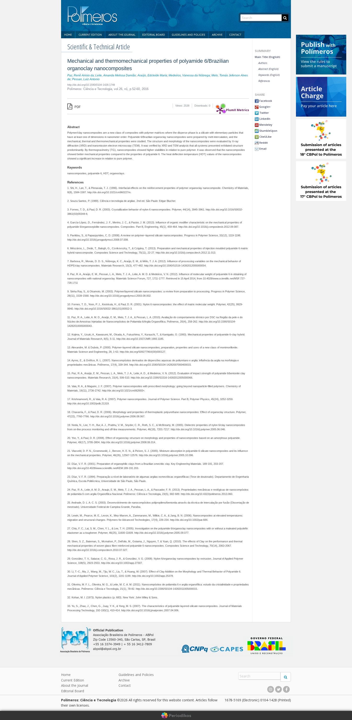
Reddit (263, 142)
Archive (217, 34)
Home (68, 34)
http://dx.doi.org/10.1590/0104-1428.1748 (91, 84)
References (264, 81)
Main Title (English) (267, 57)
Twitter (264, 112)
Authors (262, 63)
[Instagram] (270, 689)
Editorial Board (153, 34)
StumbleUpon (268, 130)
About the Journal (122, 34)
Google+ (265, 106)
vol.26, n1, (122, 89)
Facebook (265, 100)
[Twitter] (278, 689)
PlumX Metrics (237, 109)
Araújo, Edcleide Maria (152, 75)
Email (263, 148)
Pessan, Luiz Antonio (86, 79)
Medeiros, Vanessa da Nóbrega (189, 75)
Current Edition (90, 34)
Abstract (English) (268, 69)
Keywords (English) (269, 75)
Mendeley (265, 124)
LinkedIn (264, 118)
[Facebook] (286, 689)
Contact (235, 34)
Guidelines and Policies (188, 34)
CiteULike (265, 136)
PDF (77, 107)
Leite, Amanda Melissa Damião (115, 75)
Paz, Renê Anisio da (80, 75)
